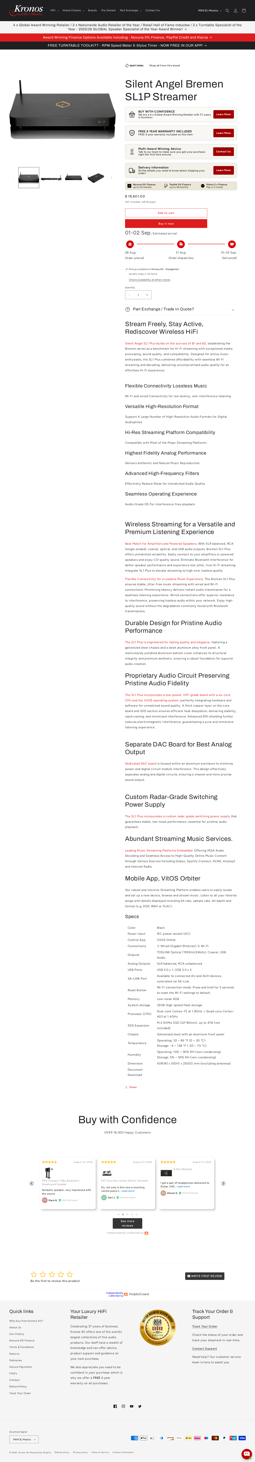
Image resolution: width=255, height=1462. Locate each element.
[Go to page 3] (127, 1214)
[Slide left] (13, 178)
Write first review (206, 1276)
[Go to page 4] (132, 1214)
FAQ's (13, 1373)
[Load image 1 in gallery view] (28, 177)
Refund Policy (18, 1386)
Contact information (123, 1452)
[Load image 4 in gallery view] (96, 177)
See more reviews (128, 1223)
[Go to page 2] (123, 1214)
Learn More (223, 114)
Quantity (130, 287)
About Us (15, 1327)
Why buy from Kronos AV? (26, 1321)
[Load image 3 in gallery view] (73, 177)
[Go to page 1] (118, 1214)
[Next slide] (223, 1183)
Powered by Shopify (40, 1452)
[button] (54, 10)
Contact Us (223, 151)
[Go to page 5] (136, 1214)
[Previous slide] (31, 1183)
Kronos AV (23, 1452)
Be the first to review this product (55, 1281)
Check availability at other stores (149, 279)
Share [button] (133, 1087)
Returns (14, 1353)
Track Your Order (20, 1393)
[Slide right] (112, 178)
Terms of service (100, 1452)
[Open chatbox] (247, 1454)
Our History (16, 1334)
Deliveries (15, 1360)
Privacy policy (80, 1452)
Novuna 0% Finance (22, 1340)
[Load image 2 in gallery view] (51, 177)
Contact (14, 1380)
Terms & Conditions (21, 1347)
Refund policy (62, 1452)
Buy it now (166, 223)
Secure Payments (20, 1367)
